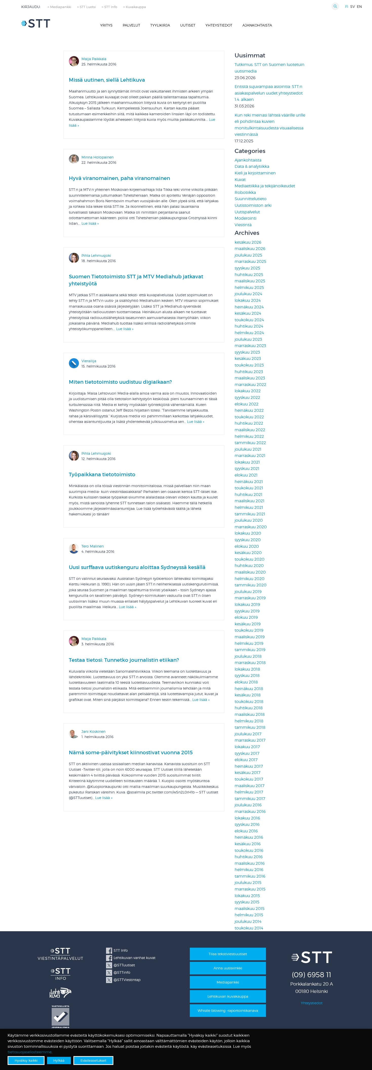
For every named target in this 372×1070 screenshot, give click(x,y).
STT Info (121, 950)
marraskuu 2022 (250, 384)
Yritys (106, 25)
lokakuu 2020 (248, 533)
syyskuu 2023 (247, 352)
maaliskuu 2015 (249, 908)
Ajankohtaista (257, 25)
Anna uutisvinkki (228, 968)
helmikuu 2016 (249, 869)
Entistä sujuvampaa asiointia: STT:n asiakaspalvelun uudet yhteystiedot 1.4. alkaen (269, 93)
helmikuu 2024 (249, 332)
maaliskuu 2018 (250, 714)
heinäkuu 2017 (249, 766)
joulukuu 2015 (248, 882)
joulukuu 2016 (248, 805)
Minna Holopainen (97, 157)
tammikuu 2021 (250, 514)
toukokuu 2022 (249, 417)
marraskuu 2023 (250, 345)
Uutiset (187, 25)
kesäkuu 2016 (248, 843)
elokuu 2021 (246, 475)
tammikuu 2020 (250, 585)
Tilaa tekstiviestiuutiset (228, 954)
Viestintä (243, 224)
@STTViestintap (127, 979)
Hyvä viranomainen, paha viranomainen (119, 178)
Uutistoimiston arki (253, 205)
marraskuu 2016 (250, 811)
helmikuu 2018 (249, 721)
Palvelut (131, 25)
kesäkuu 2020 (248, 552)
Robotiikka (245, 192)
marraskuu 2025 (250, 261)
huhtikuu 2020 (249, 565)
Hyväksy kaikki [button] (26, 1060)
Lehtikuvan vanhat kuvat (134, 957)
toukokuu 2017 (249, 779)
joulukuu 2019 (248, 591)
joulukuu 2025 (248, 255)
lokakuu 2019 (247, 604)
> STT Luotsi (86, 7)
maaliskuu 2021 (249, 500)
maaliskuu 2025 (250, 281)
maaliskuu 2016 (250, 863)
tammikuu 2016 (250, 876)
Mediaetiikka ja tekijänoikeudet (265, 186)
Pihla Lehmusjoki (96, 255)
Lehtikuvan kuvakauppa (228, 996)
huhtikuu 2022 (249, 423)
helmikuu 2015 (249, 915)
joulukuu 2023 (248, 339)
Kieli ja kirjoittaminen (255, 173)
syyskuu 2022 (247, 397)
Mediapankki (228, 982)
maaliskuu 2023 (250, 378)
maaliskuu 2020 (250, 572)
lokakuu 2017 (247, 746)
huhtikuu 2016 (249, 856)
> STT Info (109, 7)
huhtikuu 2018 (249, 707)
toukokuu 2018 (249, 701)
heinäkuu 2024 (249, 307)
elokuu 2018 (246, 682)
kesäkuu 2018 (248, 695)
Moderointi (245, 218)
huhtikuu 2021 (248, 494)
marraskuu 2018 (250, 662)
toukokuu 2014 (249, 928)
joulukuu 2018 (248, 656)
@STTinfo (122, 972)
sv (352, 6)
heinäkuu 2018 (249, 688)
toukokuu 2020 (249, 559)
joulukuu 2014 (248, 921)
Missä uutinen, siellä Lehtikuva (107, 80)
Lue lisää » (90, 223)
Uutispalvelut (247, 212)
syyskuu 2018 (247, 675)
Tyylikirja (160, 25)
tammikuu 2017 (250, 798)
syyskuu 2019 (247, 611)
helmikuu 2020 (249, 578)
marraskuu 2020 (251, 527)
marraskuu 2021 (250, 455)
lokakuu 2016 (247, 818)
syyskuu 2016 (247, 824)
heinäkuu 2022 (249, 410)
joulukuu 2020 (249, 520)
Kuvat (240, 179)
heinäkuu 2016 (249, 837)
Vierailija (88, 361)
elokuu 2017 (246, 759)
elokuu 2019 (246, 617)
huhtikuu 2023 (249, 371)
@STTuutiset (124, 965)
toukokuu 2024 (249, 319)
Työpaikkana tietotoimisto (102, 474)
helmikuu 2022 (249, 436)
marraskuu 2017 (250, 740)
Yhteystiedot (218, 25)
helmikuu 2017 (249, 792)
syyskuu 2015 (247, 902)
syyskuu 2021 (247, 468)
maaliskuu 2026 (250, 248)
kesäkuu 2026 (248, 242)
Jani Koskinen (93, 731)
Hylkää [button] (59, 1060)
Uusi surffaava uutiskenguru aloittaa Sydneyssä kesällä (137, 567)
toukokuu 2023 (249, 365)
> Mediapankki (59, 7)
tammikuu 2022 (250, 442)
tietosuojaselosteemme (30, 1052)
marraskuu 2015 (250, 889)
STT (35, 23)
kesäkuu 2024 (248, 313)
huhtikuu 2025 (249, 274)
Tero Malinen (92, 546)
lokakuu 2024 (248, 300)
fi (346, 6)
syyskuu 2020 (248, 539)
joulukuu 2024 (248, 293)
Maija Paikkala (93, 59)
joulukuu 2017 (248, 734)
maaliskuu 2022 (250, 429)
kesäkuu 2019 (248, 624)
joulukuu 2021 (248, 449)
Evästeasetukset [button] (93, 1060)
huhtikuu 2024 (249, 326)
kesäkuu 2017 (247, 772)
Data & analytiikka (252, 166)
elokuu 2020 (247, 546)
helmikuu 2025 (249, 287)
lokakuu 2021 (247, 462)
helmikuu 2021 (249, 507)
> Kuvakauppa (134, 7)
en (359, 6)
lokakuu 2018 (247, 669)
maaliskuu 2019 (250, 636)
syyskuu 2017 (247, 753)
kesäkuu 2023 (248, 358)
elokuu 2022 (246, 404)
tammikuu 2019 (250, 649)
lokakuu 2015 (247, 895)
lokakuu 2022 (248, 391)
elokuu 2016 (246, 831)
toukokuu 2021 (249, 488)
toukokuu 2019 (249, 630)
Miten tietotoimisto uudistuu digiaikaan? (120, 382)
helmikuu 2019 (249, 643)
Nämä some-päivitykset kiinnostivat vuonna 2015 (131, 752)
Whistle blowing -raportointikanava (228, 1010)
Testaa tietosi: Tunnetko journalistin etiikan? (124, 660)
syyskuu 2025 (247, 268)
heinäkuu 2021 (249, 481)
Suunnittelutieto (250, 198)
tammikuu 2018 (250, 727)
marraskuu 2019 (250, 598)
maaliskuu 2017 (249, 785)
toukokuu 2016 (249, 850)
